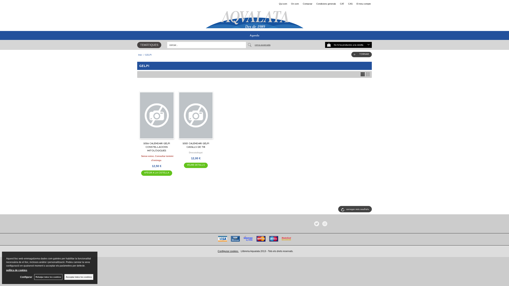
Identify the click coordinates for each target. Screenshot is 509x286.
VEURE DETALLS (196, 165)
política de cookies (16, 270)
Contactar (307, 4)
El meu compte (363, 4)
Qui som (283, 4)
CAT (342, 4)
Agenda (254, 35)
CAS (350, 4)
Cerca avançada (262, 45)
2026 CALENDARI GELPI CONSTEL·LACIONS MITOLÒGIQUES (156, 147)
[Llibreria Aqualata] (254, 18)
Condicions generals (326, 4)
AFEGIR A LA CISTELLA (156, 173)
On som (295, 4)
